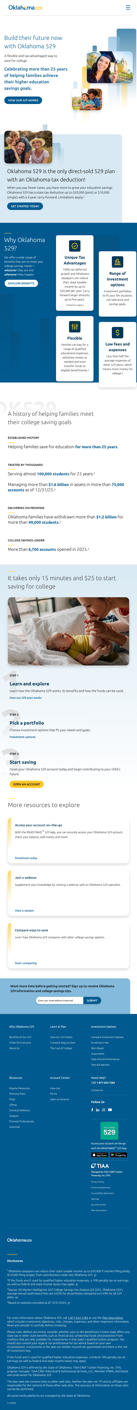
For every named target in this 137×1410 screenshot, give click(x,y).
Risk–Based (97, 1048)
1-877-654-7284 (106, 1082)
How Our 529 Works (23, 100)
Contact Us (97, 1090)
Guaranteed (97, 1053)
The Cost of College (61, 1048)
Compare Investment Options (107, 1037)
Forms (53, 1093)
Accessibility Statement (102, 1193)
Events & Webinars (19, 1110)
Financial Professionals (21, 1121)
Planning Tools (17, 1093)
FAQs (12, 1099)
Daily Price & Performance (105, 1059)
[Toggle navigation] (126, 7)
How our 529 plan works (26, 697)
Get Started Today (25, 206)
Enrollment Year (100, 1042)
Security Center (98, 1204)
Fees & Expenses (100, 1064)
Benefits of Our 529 (20, 1037)
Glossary (14, 1115)
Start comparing (26, 963)
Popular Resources (19, 1088)
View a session (24, 910)
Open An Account (26, 784)
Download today (26, 858)
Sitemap (95, 1199)
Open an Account (59, 1099)
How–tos (55, 1088)
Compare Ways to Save (62, 1042)
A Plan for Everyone (20, 1042)
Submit (92, 1000)
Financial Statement (100, 1187)
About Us (14, 1048)
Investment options (22, 736)
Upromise (14, 1126)
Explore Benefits (21, 283)
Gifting (13, 1104)
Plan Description (99, 1210)
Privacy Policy (97, 1182)
